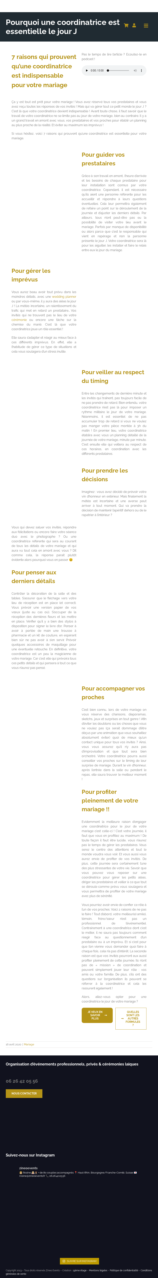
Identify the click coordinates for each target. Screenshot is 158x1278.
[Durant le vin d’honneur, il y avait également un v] (134, 1237)
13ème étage (80, 1270)
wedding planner (64, 296)
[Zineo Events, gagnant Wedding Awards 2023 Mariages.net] (17, 1125)
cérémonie (19, 320)
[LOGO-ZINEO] (25, 3)
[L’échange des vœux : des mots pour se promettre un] (23, 1200)
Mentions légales (98, 1270)
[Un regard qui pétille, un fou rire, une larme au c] (97, 1200)
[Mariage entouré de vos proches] (44, 680)
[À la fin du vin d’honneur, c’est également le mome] (97, 1237)
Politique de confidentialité (124, 1270)
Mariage (29, 1044)
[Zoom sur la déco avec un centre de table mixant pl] (23, 1237)
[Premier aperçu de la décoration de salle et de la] (60, 1237)
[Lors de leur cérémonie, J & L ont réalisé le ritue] (60, 1200)
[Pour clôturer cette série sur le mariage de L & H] (134, 1200)
